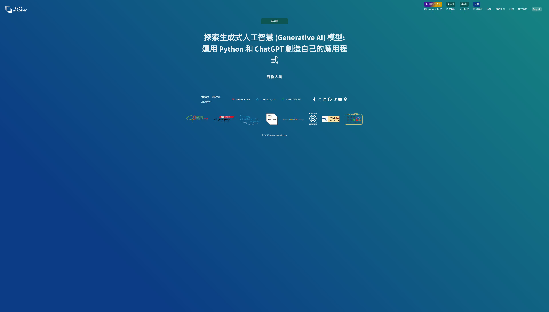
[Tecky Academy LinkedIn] (324, 99)
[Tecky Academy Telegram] (334, 99)
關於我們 (522, 9)
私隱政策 (205, 97)
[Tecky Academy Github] (329, 99)
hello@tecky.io (243, 99)
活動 (489, 9)
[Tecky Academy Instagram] (319, 99)
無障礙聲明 (206, 101)
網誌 (511, 9)
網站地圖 (216, 97)
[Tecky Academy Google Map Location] (345, 99)
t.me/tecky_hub (268, 99)
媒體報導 (500, 9)
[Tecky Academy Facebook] (314, 99)
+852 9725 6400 (293, 99)
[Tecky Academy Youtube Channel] (340, 99)
